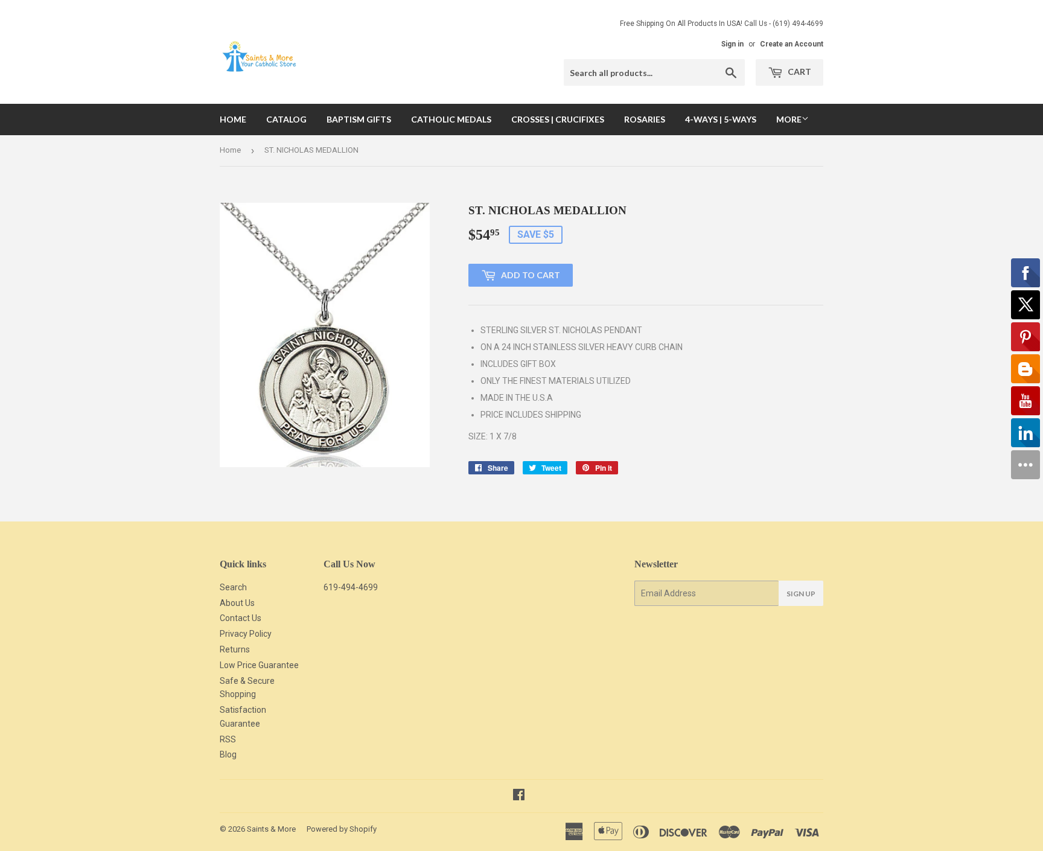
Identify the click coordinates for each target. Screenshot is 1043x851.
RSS (228, 739)
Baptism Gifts (359, 119)
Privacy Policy (246, 634)
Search (233, 587)
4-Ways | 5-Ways (720, 119)
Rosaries (644, 119)
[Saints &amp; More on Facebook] (518, 796)
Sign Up (800, 593)
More (789, 119)
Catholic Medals (451, 119)
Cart (798, 71)
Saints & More (271, 828)
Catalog (286, 119)
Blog (228, 754)
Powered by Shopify (342, 828)
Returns (235, 649)
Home (233, 119)
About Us (237, 603)
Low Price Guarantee (259, 665)
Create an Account (791, 44)
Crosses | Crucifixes (557, 119)
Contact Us (240, 618)
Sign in (732, 44)
